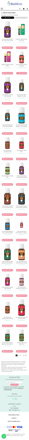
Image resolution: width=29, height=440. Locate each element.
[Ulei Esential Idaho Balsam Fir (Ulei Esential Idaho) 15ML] (21, 85)
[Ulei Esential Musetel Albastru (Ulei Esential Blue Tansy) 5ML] (21, 115)
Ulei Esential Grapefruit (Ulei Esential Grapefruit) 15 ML (21, 318)
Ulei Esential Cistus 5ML (21, 151)
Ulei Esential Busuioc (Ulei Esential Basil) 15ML (7, 125)
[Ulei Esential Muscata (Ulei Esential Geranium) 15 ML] (7, 280)
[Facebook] (13, 399)
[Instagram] (16, 399)
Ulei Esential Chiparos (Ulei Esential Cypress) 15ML (21, 206)
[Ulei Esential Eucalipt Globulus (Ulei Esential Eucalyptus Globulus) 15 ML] (7, 252)
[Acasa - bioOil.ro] (14, 3)
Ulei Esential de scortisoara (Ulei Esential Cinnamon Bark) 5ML (7, 151)
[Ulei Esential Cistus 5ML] (21, 143)
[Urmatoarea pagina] (26, 355)
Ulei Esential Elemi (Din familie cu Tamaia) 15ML (21, 232)
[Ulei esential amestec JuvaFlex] (21, 57)
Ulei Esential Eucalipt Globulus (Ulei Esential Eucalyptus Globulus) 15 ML (7, 262)
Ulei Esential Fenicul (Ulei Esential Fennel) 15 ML (21, 262)
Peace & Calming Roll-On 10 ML (21, 39)
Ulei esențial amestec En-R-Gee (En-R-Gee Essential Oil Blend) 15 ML (7, 39)
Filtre (8, 17)
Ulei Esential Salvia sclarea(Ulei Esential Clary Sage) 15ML (21, 176)
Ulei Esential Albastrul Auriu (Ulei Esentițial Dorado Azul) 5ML (7, 232)
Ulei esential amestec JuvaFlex (21, 65)
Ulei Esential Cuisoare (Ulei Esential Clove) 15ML (7, 206)
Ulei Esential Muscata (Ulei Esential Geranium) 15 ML (7, 287)
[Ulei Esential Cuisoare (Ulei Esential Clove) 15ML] (7, 196)
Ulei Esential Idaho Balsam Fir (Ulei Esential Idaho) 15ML (21, 95)
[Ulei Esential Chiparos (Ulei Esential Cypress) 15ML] (21, 196)
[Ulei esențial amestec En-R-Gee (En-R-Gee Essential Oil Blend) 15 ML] (7, 29)
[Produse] (2, 9)
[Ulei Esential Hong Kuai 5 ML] (21, 335)
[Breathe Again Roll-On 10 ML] (7, 57)
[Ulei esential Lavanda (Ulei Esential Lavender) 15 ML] (7, 85)
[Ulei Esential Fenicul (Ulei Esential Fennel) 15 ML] (21, 252)
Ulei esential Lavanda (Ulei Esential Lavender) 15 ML (7, 95)
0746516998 (15, 408)
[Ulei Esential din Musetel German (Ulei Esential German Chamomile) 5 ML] (21, 280)
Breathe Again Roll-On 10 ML (7, 65)
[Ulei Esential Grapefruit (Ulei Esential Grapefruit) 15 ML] (21, 307)
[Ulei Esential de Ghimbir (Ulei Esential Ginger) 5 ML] (7, 308)
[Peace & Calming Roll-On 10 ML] (21, 29)
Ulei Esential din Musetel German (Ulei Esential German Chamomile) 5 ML (21, 287)
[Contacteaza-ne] (20, 8)
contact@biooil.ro (15, 410)
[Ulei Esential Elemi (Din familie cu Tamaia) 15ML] (21, 224)
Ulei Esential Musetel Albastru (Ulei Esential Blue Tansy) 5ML (21, 125)
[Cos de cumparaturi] (23, 8)
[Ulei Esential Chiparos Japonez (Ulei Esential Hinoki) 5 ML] (7, 335)
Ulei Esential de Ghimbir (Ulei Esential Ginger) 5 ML (7, 318)
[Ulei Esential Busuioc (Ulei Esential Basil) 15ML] (7, 115)
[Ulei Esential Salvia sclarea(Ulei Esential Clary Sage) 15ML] (21, 168)
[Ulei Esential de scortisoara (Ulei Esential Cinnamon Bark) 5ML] (7, 143)
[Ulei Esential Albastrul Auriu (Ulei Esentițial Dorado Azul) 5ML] (7, 224)
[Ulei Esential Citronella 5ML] (7, 168)
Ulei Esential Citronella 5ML (7, 176)
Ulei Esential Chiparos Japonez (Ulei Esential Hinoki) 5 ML (7, 343)
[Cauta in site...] (27, 8)
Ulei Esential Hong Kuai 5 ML (21, 343)
